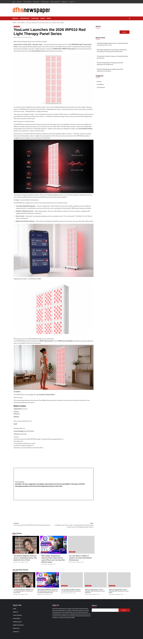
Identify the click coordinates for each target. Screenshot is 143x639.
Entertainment (24, 18)
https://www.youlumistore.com (23, 421)
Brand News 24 (18, 441)
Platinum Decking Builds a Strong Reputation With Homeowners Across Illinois (110, 70)
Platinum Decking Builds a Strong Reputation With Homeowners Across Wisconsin (110, 63)
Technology (35, 18)
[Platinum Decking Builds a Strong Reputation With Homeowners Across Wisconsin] (95, 579)
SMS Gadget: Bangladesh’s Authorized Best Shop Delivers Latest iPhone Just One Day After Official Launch (112, 50)
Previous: (32, 524)
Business (15, 18)
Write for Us (64, 1)
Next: (74, 525)
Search (98, 26)
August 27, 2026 (25, 562)
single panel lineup (42, 111)
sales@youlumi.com (19, 428)
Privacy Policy (36, 1)
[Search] (130, 18)
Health (49, 18)
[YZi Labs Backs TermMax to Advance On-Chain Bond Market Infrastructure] (81, 545)
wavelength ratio (59, 208)
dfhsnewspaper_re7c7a (19, 37)
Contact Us (72, 1)
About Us (19, 1)
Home (14, 1)
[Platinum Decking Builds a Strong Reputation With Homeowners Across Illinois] (119, 579)
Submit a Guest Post (55, 1)
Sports (43, 18)
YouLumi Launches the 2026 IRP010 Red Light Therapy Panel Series (33, 439)
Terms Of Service (27, 1)
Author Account (45, 1)
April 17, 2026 (29, 37)
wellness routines (66, 133)
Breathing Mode (87, 126)
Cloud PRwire (16, 26)
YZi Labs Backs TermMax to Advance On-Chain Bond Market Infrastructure (80, 558)
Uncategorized (101, 87)
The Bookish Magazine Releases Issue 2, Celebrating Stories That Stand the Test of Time (25, 558)
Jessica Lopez (17, 562)
